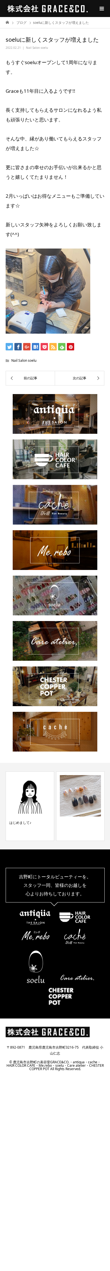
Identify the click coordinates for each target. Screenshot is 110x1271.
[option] (30, 806)
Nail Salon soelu (37, 48)
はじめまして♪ (20, 822)
